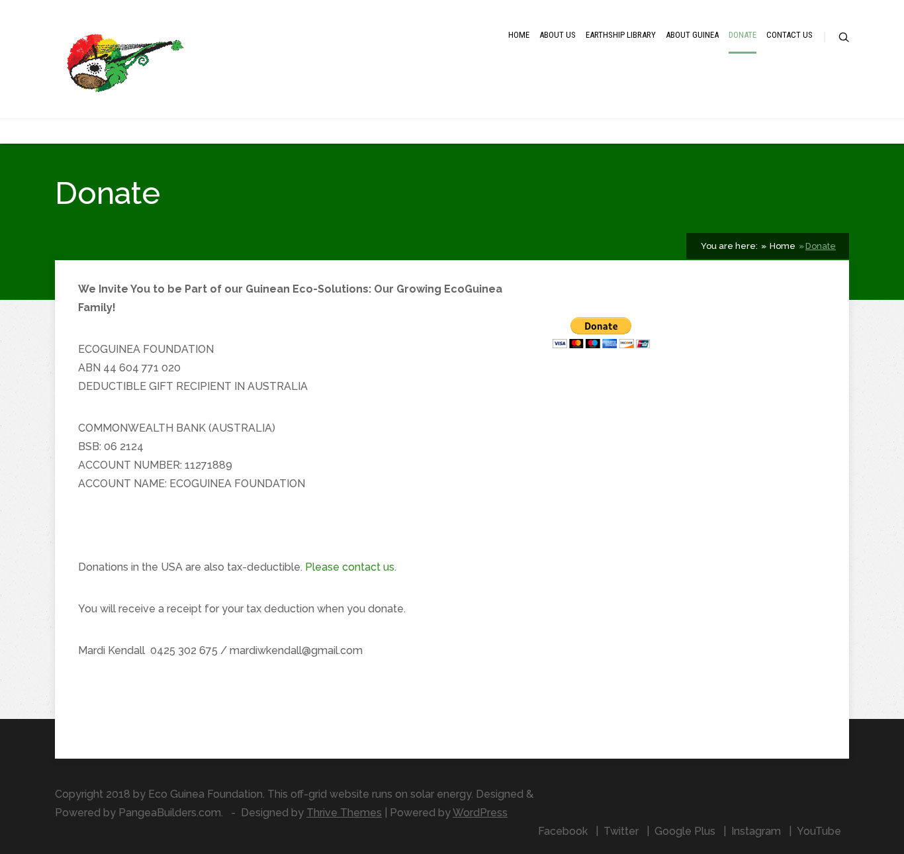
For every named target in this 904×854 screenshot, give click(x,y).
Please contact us (349, 567)
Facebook (563, 831)
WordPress (480, 812)
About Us (557, 35)
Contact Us (789, 35)
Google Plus (685, 831)
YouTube (819, 831)
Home (518, 35)
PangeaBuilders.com (169, 812)
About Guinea (692, 35)
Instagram (756, 831)
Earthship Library (621, 35)
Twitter (621, 831)
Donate (742, 35)
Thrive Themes (344, 812)
